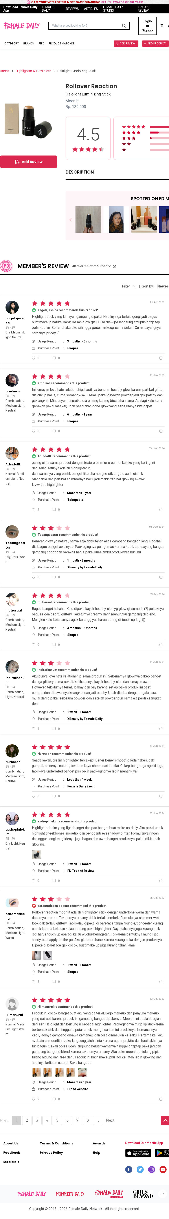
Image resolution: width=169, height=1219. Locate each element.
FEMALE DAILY (47, 9)
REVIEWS (72, 9)
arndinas (13, 391)
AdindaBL (13, 464)
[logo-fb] (128, 1170)
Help (96, 1152)
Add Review (32, 161)
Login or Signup (147, 26)
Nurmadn (13, 762)
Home (4, 71)
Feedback (11, 1152)
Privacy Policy (51, 1152)
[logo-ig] (151, 1170)
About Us (10, 1143)
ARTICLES (91, 9)
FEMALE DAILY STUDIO (113, 9)
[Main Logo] (21, 25)
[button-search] (124, 26)
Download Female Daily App (20, 9)
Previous (73, 220)
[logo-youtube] (163, 1170)
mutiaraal (14, 610)
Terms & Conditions (56, 1143)
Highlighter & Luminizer (33, 71)
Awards (99, 1143)
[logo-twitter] (140, 1170)
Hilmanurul (14, 1015)
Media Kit (11, 1162)
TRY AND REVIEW (144, 9)
